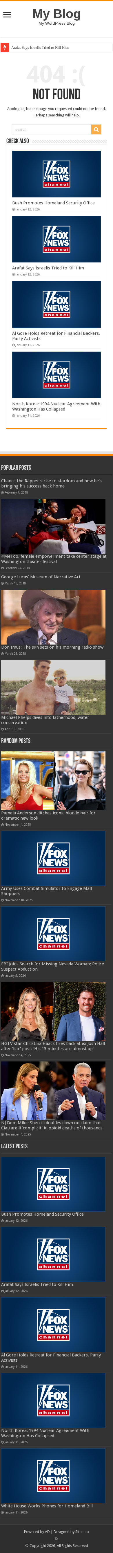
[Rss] (56, 1538)
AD (47, 1531)
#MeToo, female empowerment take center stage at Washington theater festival (54, 559)
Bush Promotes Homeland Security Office (53, 203)
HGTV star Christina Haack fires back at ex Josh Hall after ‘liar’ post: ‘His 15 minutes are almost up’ (53, 1046)
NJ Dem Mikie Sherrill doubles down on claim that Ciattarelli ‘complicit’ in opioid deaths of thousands (52, 1125)
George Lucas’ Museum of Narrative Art (41, 577)
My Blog (56, 14)
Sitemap (82, 1531)
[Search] (96, 129)
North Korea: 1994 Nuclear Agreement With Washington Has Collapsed (56, 406)
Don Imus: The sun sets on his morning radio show (52, 647)
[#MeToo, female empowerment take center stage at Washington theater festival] (53, 526)
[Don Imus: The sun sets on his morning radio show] (53, 617)
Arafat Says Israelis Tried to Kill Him (40, 47)
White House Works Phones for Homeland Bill (47, 1506)
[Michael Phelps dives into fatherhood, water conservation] (53, 687)
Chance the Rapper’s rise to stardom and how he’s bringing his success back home (51, 483)
